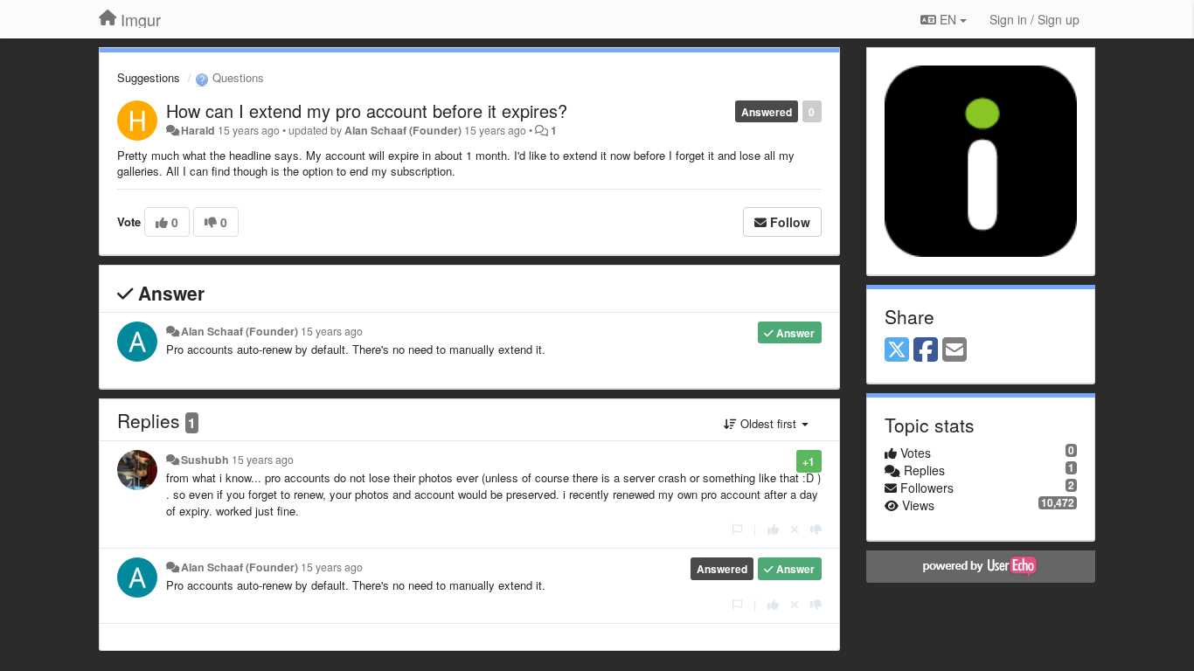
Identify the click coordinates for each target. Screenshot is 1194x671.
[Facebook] (925, 350)
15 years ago (332, 331)
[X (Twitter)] (897, 350)
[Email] (954, 350)
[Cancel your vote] (794, 529)
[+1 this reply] (773, 529)
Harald (198, 130)
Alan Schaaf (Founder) (403, 130)
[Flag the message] (737, 529)
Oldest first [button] (768, 423)
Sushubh (205, 459)
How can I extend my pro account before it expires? (366, 110)
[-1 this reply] (816, 529)
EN (948, 19)
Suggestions (148, 77)
